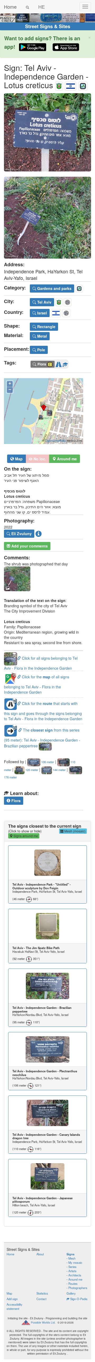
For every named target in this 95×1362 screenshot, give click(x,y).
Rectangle (45, 326)
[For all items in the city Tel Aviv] (59, 85)
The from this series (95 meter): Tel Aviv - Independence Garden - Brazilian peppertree (42, 737)
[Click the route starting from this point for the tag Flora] (58, 363)
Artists (72, 1271)
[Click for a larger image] (47, 132)
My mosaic (75, 1262)
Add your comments (29, 546)
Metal (41, 336)
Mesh (71, 1258)
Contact (41, 1299)
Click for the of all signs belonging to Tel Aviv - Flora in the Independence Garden (36, 684)
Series (72, 1267)
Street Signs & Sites (47, 26)
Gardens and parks (54, 288)
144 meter (59, 770)
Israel (41, 312)
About (40, 1254)
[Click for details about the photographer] (38, 533)
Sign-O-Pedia (78, 1299)
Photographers (77, 1288)
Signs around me (25, 835)
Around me (75, 1279)
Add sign (12, 1299)
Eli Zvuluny (21, 533)
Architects (74, 1275)
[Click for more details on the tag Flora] (65, 363)
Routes (73, 1283)
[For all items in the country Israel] (70, 85)
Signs (70, 1254)
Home (10, 6)
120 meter (31, 770)
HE (41, 6)
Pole (40, 349)
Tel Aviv (43, 302)
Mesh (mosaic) (75, 831)
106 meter (47, 762)
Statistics (42, 1293)
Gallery (71, 1293)
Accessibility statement (14, 1306)
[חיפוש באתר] (27, 6)
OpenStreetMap (55, 440)
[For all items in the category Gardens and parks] (82, 85)
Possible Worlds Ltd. (43, 1322)
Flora (15, 800)
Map (18, 458)
